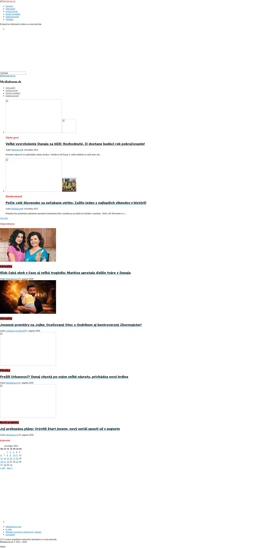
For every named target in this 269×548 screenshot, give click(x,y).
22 (8, 461)
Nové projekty (13, 14)
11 (17, 455)
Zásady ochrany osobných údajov (23, 532)
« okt (2, 468)
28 (5, 465)
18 (17, 458)
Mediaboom (16, 150)
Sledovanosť (12, 16)
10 (14, 455)
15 (8, 458)
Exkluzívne (12, 11)
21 (5, 461)
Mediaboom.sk (13, 526)
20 (1, 461)
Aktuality (10, 8)
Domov (9, 6)
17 (14, 458)
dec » (10, 468)
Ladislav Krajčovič (15, 330)
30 (11, 465)
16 (11, 458)
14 (5, 458)
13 (1, 458)
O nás (9, 529)
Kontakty (10, 534)
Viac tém (4, 218)
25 (17, 461)
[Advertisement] (84, 52)
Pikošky (10, 19)
